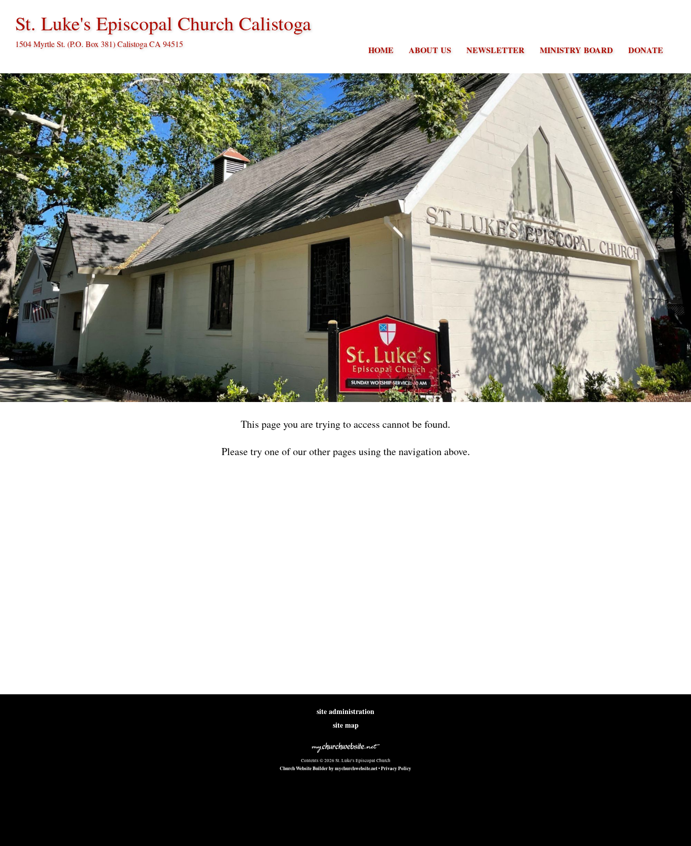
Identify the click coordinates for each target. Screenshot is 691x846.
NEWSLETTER (495, 50)
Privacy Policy (396, 768)
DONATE (645, 50)
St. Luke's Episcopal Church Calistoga (163, 23)
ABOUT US (430, 50)
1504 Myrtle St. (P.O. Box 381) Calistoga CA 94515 (99, 43)
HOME (381, 50)
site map (346, 725)
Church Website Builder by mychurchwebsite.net (328, 768)
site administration (345, 711)
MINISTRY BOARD (576, 50)
